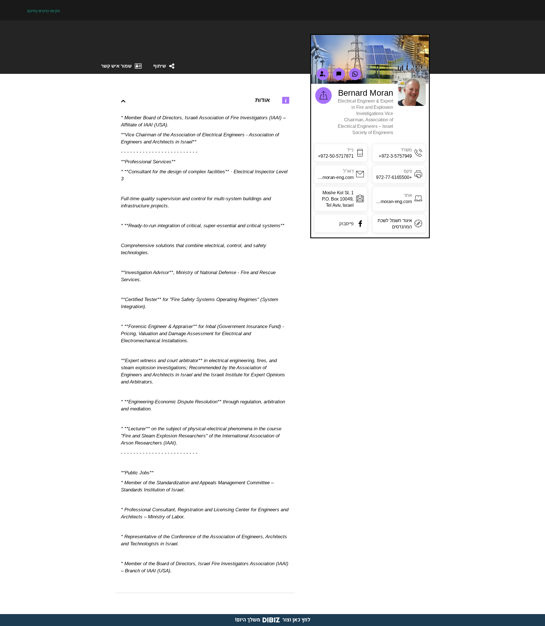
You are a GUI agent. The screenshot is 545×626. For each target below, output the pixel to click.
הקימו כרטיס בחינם (43, 10)
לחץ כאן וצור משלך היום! (272, 620)
